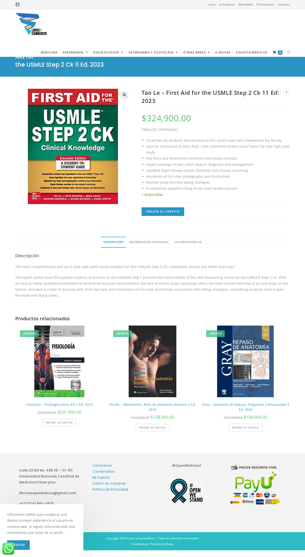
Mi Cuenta (101, 477)
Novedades (245, 4)
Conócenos (102, 465)
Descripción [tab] (113, 242)
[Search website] (289, 52)
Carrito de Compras (109, 483)
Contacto (284, 4)
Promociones (265, 4)
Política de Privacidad (110, 489)
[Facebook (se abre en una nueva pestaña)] (17, 4)
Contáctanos (103, 471)
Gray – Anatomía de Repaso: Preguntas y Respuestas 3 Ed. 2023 (245, 407)
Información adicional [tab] (149, 242)
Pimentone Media (161, 544)
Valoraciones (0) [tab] (188, 242)
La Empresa (227, 4)
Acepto (18, 545)
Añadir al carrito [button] (59, 422)
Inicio (211, 4)
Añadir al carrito (162, 211)
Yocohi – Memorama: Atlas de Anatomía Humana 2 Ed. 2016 (152, 407)
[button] (124, 95)
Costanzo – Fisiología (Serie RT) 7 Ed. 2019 (59, 404)
